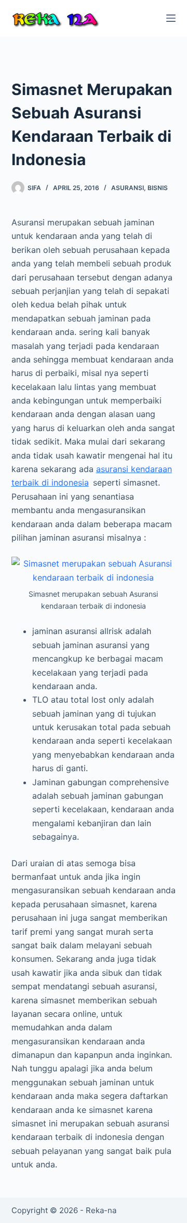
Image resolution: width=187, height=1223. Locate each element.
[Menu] (171, 18)
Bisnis (158, 188)
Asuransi (127, 188)
